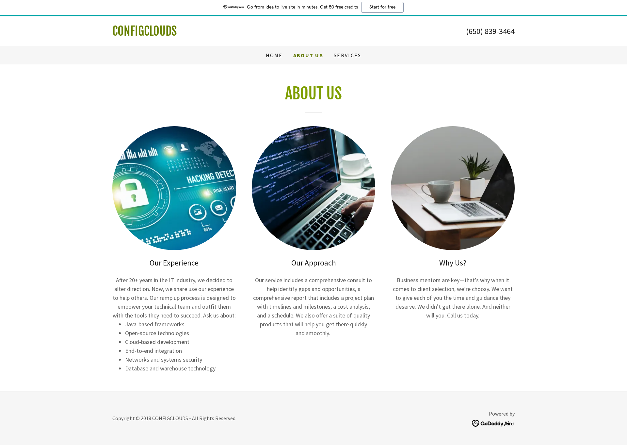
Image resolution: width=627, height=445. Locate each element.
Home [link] (274, 55)
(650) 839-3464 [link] (490, 31)
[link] (213, 33)
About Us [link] (308, 55)
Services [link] (347, 55)
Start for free (382, 7)
